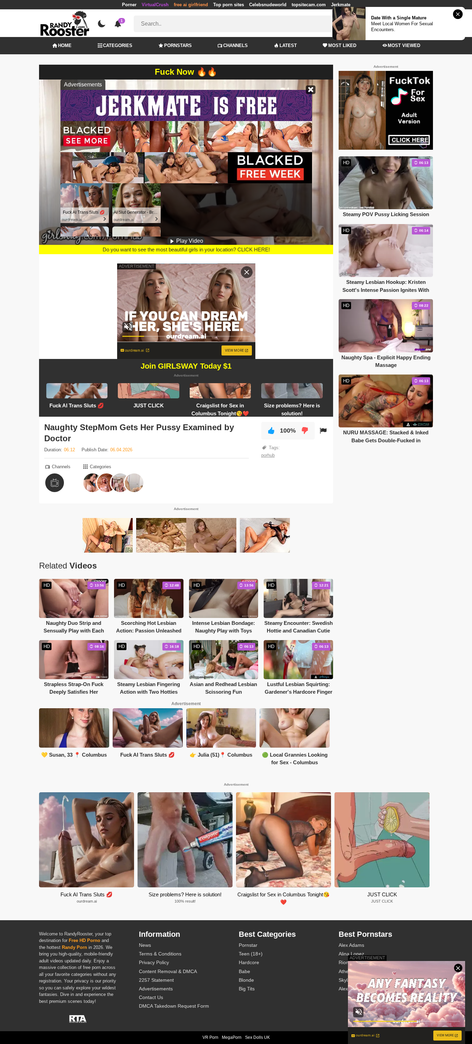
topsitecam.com (309, 4)
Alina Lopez (351, 954)
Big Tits (247, 988)
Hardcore (249, 962)
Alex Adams (351, 945)
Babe (244, 971)
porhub (268, 455)
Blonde (246, 980)
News (145, 945)
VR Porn (210, 1037)
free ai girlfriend (191, 4)
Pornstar (248, 945)
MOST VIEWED (404, 45)
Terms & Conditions (160, 954)
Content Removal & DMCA (168, 971)
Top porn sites (228, 4)
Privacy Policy (154, 962)
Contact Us (151, 997)
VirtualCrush (155, 4)
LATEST (288, 45)
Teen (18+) (251, 954)
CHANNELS (235, 45)
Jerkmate (340, 4)
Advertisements (156, 988)
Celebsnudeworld (267, 4)
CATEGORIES (117, 45)
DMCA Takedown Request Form (174, 1006)
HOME (65, 45)
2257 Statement (156, 980)
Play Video (189, 241)
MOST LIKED (342, 45)
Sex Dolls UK (257, 1037)
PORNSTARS (178, 45)
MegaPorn (232, 1037)
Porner (129, 4)
